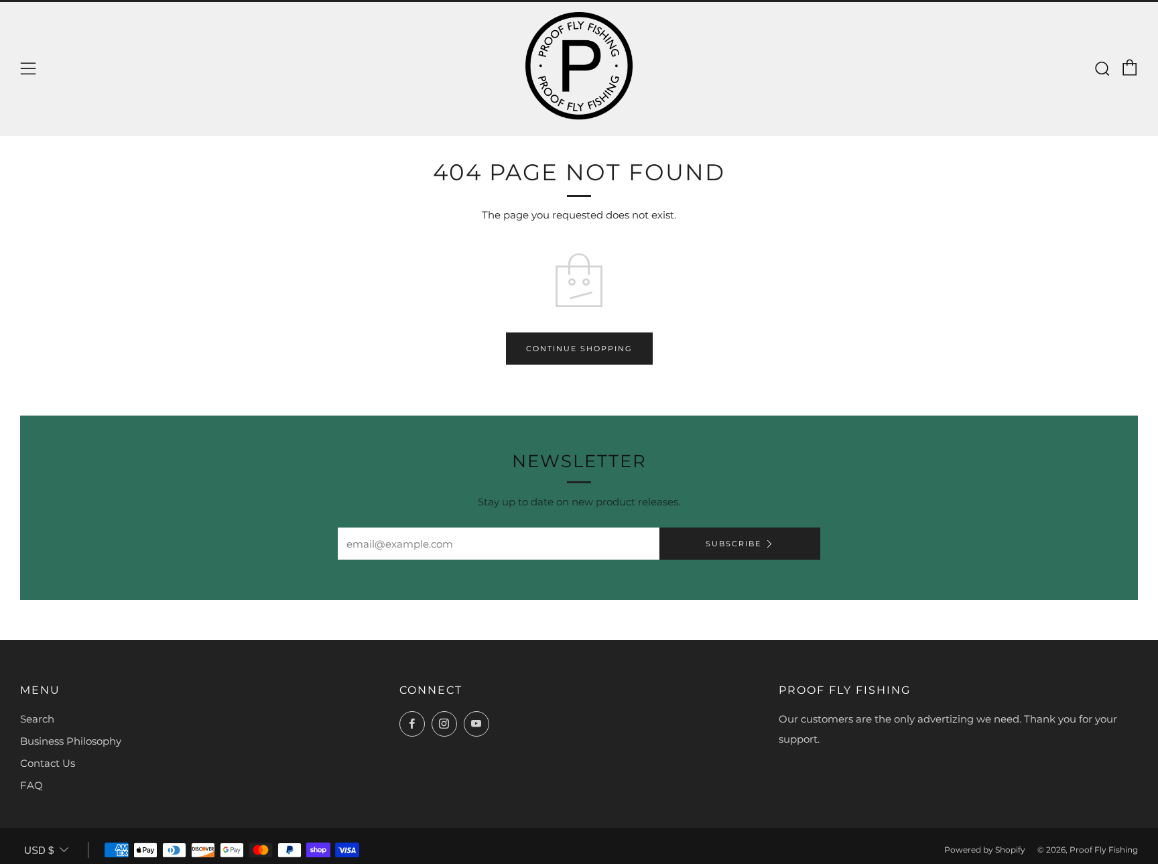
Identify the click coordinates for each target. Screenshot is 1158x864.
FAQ (31, 785)
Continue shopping (579, 348)
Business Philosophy (70, 741)
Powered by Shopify (984, 850)
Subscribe (733, 543)
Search (37, 719)
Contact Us (47, 763)
